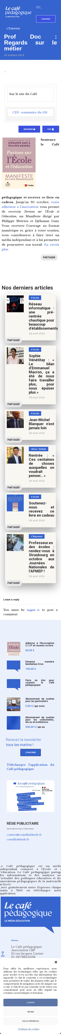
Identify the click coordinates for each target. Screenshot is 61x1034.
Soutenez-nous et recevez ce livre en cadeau (41, 509)
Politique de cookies (28, 1029)
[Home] (19, 22)
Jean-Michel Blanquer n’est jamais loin (41, 424)
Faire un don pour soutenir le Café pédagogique (39, 682)
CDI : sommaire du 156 (30, 112)
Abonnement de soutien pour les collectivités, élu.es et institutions (39, 719)
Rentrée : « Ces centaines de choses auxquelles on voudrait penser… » (41, 465)
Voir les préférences (30, 1021)
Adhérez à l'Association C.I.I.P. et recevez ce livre (39, 644)
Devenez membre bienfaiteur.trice (39, 662)
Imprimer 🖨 (29, 129)
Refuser (30, 1012)
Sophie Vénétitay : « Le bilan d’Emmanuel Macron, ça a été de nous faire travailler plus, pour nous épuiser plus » (41, 374)
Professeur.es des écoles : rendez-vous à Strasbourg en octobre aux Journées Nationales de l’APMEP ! (41, 557)
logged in (33, 610)
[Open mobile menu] (39, 7)
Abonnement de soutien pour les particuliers (39, 700)
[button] (56, 962)
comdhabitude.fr (18, 839)
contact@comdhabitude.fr (24, 834)
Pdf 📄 (50, 129)
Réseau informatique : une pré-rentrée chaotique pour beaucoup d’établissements (43, 316)
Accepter (30, 1002)
